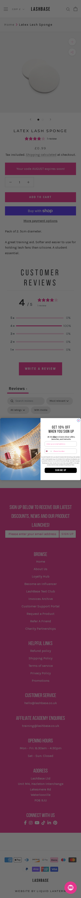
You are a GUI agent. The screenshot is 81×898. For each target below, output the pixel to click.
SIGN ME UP (60, 470)
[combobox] (48, 450)
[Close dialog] (78, 420)
